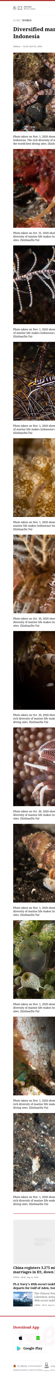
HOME (17, 20)
